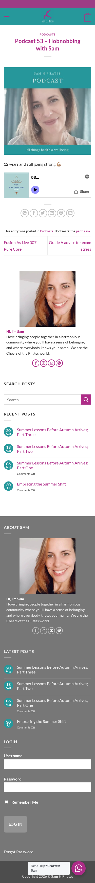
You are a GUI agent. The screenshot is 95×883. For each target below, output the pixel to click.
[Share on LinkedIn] (70, 213)
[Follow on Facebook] (35, 363)
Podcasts (47, 34)
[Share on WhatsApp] (25, 213)
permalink (83, 231)
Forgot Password (18, 851)
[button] (7, 16)
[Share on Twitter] (43, 213)
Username (13, 755)
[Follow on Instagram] (43, 363)
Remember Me (24, 802)
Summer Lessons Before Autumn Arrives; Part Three (52, 432)
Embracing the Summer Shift (41, 483)
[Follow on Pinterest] (59, 363)
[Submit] (86, 399)
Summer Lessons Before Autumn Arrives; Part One (52, 465)
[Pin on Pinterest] (61, 213)
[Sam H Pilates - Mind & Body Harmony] (47, 16)
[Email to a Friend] (52, 213)
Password (13, 778)
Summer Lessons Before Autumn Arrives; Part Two (52, 449)
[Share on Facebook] (34, 213)
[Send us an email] (51, 363)
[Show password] (79, 789)
